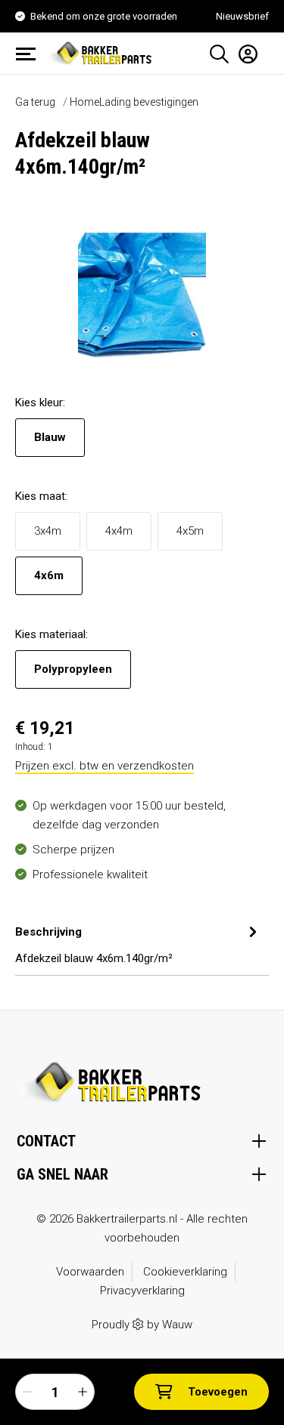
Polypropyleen (73, 669)
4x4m (119, 531)
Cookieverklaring (185, 1271)
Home (84, 102)
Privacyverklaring (142, 1290)
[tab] (138, 943)
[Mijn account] (243, 54)
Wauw (177, 1324)
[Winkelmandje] (263, 48)
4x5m (190, 531)
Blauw (50, 437)
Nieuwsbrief (242, 16)
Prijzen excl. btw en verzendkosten (104, 766)
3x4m (47, 531)
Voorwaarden (90, 1271)
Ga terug (35, 102)
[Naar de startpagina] (102, 52)
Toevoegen (218, 1392)
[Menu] (30, 54)
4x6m (49, 575)
